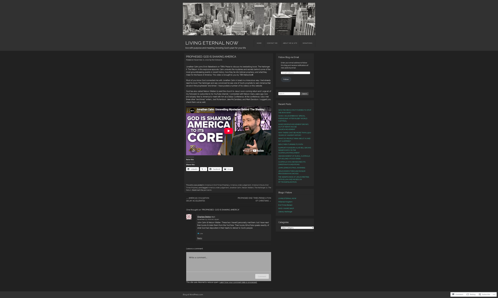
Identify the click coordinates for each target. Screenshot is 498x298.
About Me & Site (290, 43)
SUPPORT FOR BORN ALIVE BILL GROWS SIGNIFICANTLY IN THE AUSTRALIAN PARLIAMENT (294, 150)
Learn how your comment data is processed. (238, 282)
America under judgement (240, 185)
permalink (207, 190)
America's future (258, 185)
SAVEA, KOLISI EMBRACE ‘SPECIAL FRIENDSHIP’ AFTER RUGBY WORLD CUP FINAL (292, 118)
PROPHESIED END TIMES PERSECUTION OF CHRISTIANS (254, 199)
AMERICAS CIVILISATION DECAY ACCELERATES (197, 199)
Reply (199, 238)
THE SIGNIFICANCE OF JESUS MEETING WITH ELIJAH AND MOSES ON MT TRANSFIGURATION (293, 179)
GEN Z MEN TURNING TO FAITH (290, 144)
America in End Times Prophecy (217, 185)
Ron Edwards (217, 60)
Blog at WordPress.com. (193, 295)
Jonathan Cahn (235, 188)
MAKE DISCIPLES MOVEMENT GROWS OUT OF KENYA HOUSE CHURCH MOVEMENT (293, 126)
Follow (286, 79)
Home (259, 43)
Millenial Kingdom (285, 202)
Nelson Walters (248, 188)
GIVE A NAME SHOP (286, 208)
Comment (262, 276)
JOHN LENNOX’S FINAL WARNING (291, 168)
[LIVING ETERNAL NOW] (249, 19)
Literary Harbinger (285, 212)
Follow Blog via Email (288, 57)
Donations (307, 43)
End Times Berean (285, 205)
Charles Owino (204, 217)
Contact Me (272, 43)
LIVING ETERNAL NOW (211, 43)
